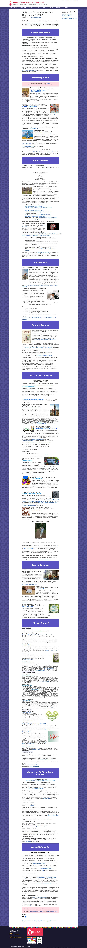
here (43, 870)
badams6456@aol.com (28, 471)
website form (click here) (52, 911)
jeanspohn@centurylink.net (51, 650)
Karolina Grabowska (25, 602)
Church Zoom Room (36, 91)
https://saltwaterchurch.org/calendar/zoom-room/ (41, 634)
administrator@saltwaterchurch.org (29, 70)
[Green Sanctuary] (40, 939)
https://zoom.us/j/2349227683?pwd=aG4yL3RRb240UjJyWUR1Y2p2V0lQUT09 (40, 780)
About (15, 7)
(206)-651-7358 (65, 17)
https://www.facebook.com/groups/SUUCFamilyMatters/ (36, 826)
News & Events (22, 7)
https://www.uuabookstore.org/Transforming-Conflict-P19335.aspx (38, 347)
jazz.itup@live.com (36, 749)
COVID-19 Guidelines (26, 143)
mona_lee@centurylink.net (48, 708)
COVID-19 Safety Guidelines (43, 252)
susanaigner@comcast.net (37, 439)
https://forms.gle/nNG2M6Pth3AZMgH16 (35, 788)
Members (66, 7)
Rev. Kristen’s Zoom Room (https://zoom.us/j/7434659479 (34, 723)
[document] (43, 467)
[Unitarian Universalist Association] (35, 931)
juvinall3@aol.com (34, 128)
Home (11, 7)
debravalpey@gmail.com (36, 689)
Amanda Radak (46, 798)
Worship (31, 7)
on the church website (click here (40, 897)
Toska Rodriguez (30, 743)
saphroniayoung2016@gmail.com (38, 631)
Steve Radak (28, 841)
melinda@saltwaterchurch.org (39, 863)
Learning (37, 7)
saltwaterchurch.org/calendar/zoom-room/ (35, 23)
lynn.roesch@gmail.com (41, 423)
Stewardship (58, 7)
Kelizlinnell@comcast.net (27, 440)
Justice (44, 7)
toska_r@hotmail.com (34, 766)
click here (48, 83)
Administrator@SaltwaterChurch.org (69, 18)
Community (50, 7)
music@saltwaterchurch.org (28, 146)
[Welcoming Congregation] (32, 939)
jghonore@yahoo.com (28, 659)
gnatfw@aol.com (30, 905)
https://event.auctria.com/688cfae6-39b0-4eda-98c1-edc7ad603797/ (36, 442)
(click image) (53, 114)
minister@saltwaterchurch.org (46, 759)
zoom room (32, 805)
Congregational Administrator (35, 17)
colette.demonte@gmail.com (29, 505)
